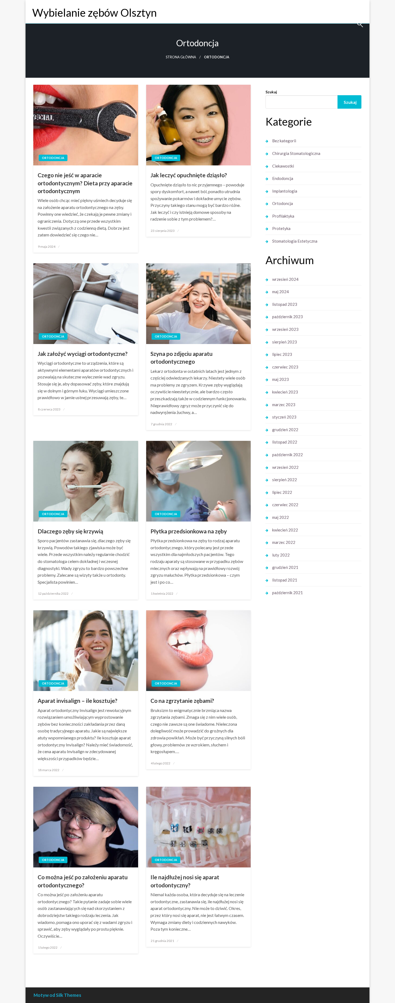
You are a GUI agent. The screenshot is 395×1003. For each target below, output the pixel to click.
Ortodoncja (53, 158)
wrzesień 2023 (285, 329)
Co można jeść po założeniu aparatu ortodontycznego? (83, 881)
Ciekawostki (283, 166)
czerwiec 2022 (285, 504)
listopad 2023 (284, 304)
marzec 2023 (283, 404)
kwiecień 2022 (285, 529)
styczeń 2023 (284, 416)
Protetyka (281, 228)
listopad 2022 (284, 442)
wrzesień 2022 (285, 467)
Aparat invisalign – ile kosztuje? (77, 700)
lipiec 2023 (282, 354)
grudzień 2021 (285, 567)
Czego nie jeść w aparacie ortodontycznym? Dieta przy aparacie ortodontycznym (85, 183)
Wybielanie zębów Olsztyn (94, 12)
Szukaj (271, 92)
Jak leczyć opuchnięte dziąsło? (188, 175)
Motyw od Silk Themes (57, 995)
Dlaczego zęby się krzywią (70, 531)
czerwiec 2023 (285, 366)
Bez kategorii (284, 140)
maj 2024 (280, 291)
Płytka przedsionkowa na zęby (188, 531)
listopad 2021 (284, 579)
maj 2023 (280, 379)
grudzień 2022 (285, 429)
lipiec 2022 (282, 492)
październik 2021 (287, 592)
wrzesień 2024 (285, 279)
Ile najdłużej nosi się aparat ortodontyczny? (184, 881)
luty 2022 (281, 554)
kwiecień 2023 (285, 391)
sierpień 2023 (284, 341)
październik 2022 (287, 454)
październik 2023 (287, 316)
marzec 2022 (283, 542)
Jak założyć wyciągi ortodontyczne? (83, 353)
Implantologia (284, 191)
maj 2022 (280, 517)
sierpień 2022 (284, 479)
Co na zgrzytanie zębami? (182, 700)
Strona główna (181, 57)
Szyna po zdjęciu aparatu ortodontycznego (181, 357)
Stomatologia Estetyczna (294, 241)
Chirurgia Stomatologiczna (296, 153)
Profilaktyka (283, 216)
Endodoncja (282, 178)
